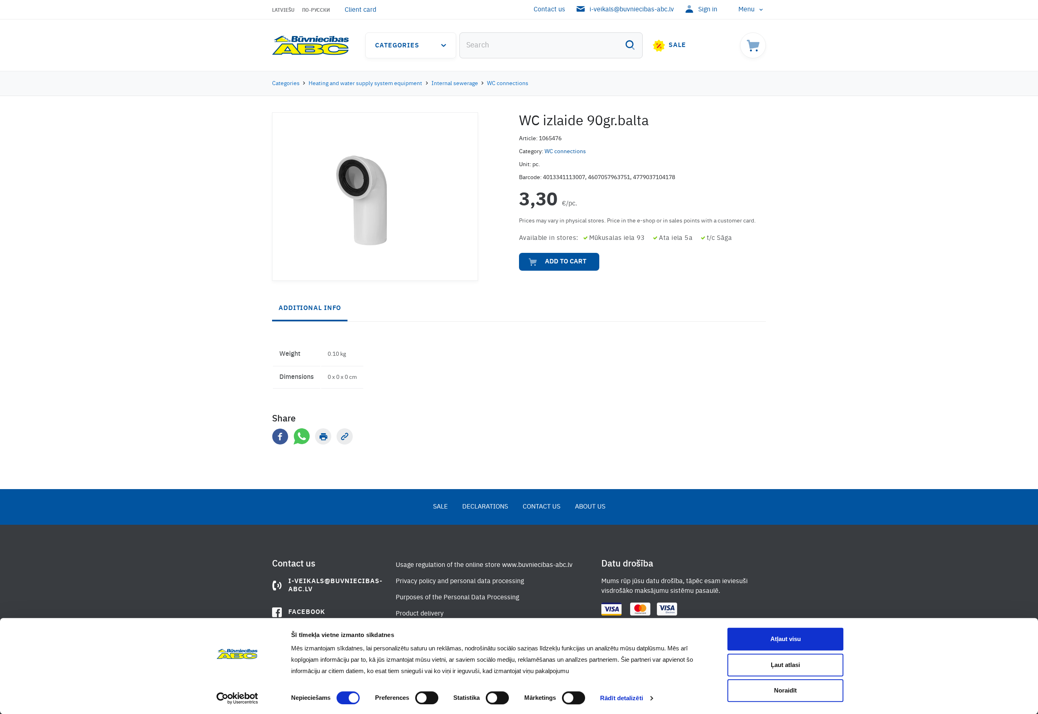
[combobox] (551, 45)
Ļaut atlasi (785, 664)
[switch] (426, 697)
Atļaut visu (785, 638)
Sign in (707, 9)
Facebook (306, 612)
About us (590, 507)
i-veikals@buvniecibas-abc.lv (632, 9)
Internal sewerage (454, 83)
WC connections (507, 83)
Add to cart (565, 262)
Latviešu (283, 10)
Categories (397, 46)
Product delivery (420, 614)
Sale (677, 45)
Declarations (485, 507)
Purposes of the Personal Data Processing (457, 597)
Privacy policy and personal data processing (460, 581)
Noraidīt (785, 690)
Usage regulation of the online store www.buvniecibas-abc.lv (484, 565)
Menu (746, 9)
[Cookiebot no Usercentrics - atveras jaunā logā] (237, 698)
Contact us (549, 9)
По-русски (316, 10)
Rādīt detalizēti (621, 698)
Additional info (310, 308)
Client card (360, 10)
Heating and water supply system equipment (365, 83)
